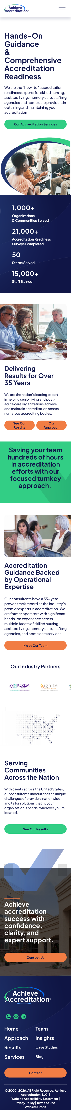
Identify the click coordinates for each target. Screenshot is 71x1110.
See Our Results (19, 425)
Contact (35, 1073)
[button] (8, 870)
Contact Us (35, 957)
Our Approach (51, 425)
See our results (35, 829)
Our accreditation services (35, 124)
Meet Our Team (35, 645)
